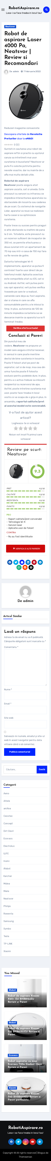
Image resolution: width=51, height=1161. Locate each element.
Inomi (6, 861)
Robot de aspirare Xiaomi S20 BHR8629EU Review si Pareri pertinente (24, 1097)
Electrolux (9, 846)
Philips (7, 906)
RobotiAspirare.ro (24, 8)
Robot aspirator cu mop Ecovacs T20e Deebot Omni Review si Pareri (25, 1064)
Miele (6, 891)
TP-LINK (8, 943)
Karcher (8, 876)
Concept (8, 823)
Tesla (6, 936)
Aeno (6, 793)
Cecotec (8, 816)
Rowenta (8, 913)
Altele (7, 801)
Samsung (9, 921)
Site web (8, 718)
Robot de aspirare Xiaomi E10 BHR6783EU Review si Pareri (24, 1031)
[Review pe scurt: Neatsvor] (16, 471)
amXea (7, 808)
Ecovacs (8, 838)
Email (7, 703)
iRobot (7, 868)
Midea (7, 883)
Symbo (7, 928)
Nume (8, 689)
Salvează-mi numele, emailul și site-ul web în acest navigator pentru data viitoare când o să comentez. (24, 740)
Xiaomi (7, 951)
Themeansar (25, 1156)
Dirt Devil (9, 831)
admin (16, 71)
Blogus (41, 1153)
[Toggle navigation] (3, 10)
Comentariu (11, 647)
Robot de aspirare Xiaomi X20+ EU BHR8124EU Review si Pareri (23, 999)
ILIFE (6, 853)
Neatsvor (10, 26)
